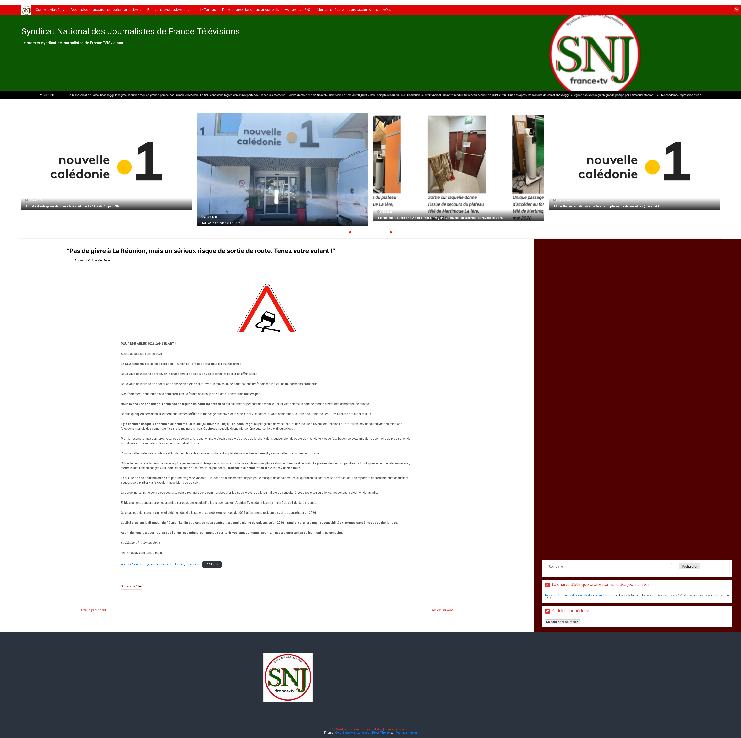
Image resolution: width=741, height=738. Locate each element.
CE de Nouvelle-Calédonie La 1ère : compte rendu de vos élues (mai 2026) (461, 206)
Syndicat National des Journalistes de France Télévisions (130, 31)
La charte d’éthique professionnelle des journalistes (576, 594)
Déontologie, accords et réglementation (104, 10)
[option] (76, 95)
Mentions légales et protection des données (354, 10)
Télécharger (212, 564)
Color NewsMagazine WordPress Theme (362, 732)
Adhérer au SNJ (298, 10)
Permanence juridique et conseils (250, 10)
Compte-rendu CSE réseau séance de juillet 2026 (425, 95)
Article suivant (442, 610)
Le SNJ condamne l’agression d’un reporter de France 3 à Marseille (193, 95)
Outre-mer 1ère (131, 586)
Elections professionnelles (169, 10)
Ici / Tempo (206, 10)
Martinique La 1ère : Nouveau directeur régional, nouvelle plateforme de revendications (295, 218)
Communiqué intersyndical (375, 95)
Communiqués (48, 10)
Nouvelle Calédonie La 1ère (76, 223)
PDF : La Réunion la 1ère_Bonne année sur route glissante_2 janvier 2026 (160, 564)
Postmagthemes (406, 732)
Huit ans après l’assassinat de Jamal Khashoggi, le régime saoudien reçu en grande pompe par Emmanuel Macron (76, 95)
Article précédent (93, 610)
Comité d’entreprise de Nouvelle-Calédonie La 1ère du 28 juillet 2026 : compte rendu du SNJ (297, 95)
